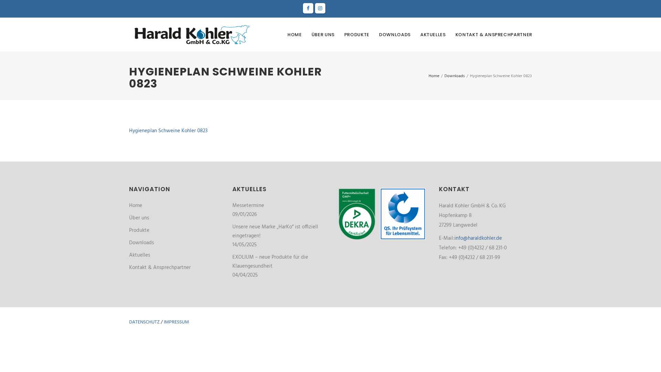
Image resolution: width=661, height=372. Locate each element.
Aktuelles (433, 34)
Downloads (395, 34)
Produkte (356, 34)
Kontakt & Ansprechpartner (493, 34)
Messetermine (248, 206)
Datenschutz (144, 322)
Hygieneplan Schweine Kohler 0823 (168, 131)
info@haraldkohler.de (478, 238)
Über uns (323, 34)
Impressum (176, 322)
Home (294, 34)
